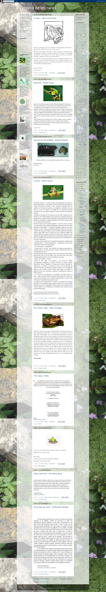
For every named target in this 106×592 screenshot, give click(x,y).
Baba (77, 42)
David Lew (78, 58)
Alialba (77, 29)
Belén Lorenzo (79, 46)
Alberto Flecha (82, 26)
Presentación (83, 142)
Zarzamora (78, 178)
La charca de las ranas (36, 8)
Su (83, 165)
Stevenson (83, 164)
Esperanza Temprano (80, 74)
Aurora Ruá (78, 41)
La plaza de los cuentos (40, 419)
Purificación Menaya (44, 574)
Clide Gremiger (42, 368)
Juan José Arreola (43, 75)
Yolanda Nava (82, 177)
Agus (77, 26)
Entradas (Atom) (45, 582)
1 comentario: (52, 72)
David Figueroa (81, 57)
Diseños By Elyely (54, 294)
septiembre (82, 237)
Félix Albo (84, 76)
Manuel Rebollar (43, 173)
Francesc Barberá (81, 80)
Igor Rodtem (79, 86)
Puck (80, 144)
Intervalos (36, 165)
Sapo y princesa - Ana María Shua (48, 474)
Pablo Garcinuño (81, 132)
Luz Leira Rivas (80, 107)
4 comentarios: (52, 298)
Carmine (83, 52)
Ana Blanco (80, 30)
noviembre (81, 192)
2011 (79, 256)
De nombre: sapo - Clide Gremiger (48, 308)
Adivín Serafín (82, 24)
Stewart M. (78, 165)
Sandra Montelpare (80, 154)
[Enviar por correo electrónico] (58, 73)
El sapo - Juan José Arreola (45, 18)
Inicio (55, 579)
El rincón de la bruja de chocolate (46, 567)
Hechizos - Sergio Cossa (44, 83)
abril (80, 247)
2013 (79, 186)
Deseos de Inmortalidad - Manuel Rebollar (51, 140)
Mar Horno (78, 111)
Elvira (77, 70)
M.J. (85, 107)
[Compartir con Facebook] (63, 73)
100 (76, 24)
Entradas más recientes (41, 579)
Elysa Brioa (82, 70)
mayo (80, 245)
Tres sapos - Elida (41, 376)
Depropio (83, 61)
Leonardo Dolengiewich (80, 104)
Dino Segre (82, 64)
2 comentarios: (52, 130)
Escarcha (82, 73)
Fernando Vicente (81, 79)
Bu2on (77, 49)
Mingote (84, 123)
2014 (79, 184)
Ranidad (79, 147)
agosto (80, 239)
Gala (77, 82)
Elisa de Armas (81, 68)
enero (80, 253)
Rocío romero (81, 150)
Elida (40, 423)
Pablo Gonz (78, 133)
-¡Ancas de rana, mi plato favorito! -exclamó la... (82, 219)
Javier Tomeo (42, 300)
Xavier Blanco (83, 174)
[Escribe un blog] (60, 73)
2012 (79, 188)
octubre (81, 235)
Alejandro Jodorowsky (80, 27)
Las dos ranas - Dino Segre (28, 137)
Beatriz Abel (82, 42)
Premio (78, 142)
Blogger (64, 588)
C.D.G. (83, 49)
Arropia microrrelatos (39, 494)
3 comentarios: (52, 366)
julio (80, 241)
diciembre (81, 190)
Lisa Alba (77, 105)
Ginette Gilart (82, 82)
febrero (81, 251)
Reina (84, 149)
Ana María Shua (43, 499)
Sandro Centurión (80, 156)
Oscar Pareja (83, 130)
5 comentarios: (52, 171)
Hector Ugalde (79, 85)
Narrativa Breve (37, 70)
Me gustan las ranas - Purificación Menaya (51, 507)
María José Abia (83, 113)
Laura (84, 101)
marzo (80, 249)
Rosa (77, 152)
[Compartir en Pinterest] (64, 73)
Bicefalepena (82, 48)
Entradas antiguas (66, 579)
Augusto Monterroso (80, 39)
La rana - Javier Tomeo (43, 181)
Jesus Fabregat (82, 89)
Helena (85, 85)
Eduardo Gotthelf (80, 65)
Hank (83, 83)
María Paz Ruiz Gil (81, 114)
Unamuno (78, 169)
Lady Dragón (78, 101)
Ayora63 (83, 41)
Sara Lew (79, 158)
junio (80, 243)
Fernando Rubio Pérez (81, 77)
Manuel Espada (81, 108)
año (84, 38)
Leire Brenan (79, 102)
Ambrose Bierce (83, 29)
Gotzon (77, 83)
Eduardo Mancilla (79, 67)
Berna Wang (42, 465)
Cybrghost (83, 55)
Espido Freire (78, 76)
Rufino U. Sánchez (81, 153)
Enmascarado (80, 72)
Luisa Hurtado (83, 105)
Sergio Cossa (42, 132)
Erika (77, 73)
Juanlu (82, 99)
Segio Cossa (37, 127)
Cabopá (77, 51)
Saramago (81, 159)
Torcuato (83, 168)
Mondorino (79, 124)
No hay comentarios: (54, 497)
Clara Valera (78, 54)
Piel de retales (83, 141)
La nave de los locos (45, 461)
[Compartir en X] (61, 73)
